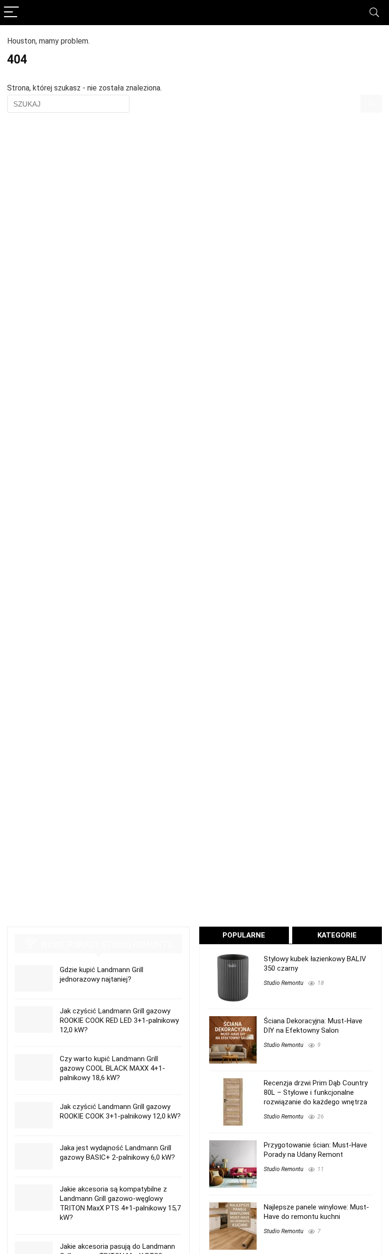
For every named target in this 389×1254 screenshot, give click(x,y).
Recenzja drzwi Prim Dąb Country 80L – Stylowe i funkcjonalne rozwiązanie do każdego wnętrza (316, 1092)
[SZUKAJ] (371, 104)
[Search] (374, 12)
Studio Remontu (283, 983)
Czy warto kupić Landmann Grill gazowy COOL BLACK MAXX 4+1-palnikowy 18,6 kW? (112, 1068)
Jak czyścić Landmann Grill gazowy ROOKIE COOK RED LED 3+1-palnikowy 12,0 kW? (119, 1020)
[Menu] (11, 12)
